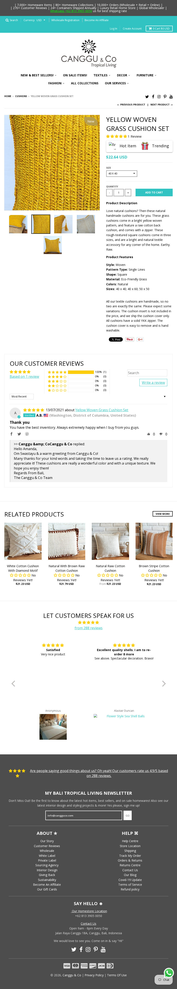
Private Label (47, 860)
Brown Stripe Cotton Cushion (154, 568)
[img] (34, 410)
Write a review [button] (153, 382)
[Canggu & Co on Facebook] (153, 96)
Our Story (47, 841)
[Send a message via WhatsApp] (169, 973)
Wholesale (47, 851)
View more (163, 513)
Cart (161, 28)
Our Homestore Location (89, 911)
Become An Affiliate (97, 20)
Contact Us (130, 870)
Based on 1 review (24, 376)
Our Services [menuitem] (115, 83)
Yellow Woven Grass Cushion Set (101, 410)
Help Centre (130, 841)
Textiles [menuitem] (100, 75)
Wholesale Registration (65, 20)
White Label (47, 856)
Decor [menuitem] (122, 75)
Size (108, 167)
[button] (117, 136)
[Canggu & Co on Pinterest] (165, 96)
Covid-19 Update (130, 880)
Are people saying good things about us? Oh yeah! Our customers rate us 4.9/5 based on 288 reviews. (99, 773)
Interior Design (47, 870)
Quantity (112, 186)
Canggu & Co (72, 975)
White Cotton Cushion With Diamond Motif (23, 568)
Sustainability (47, 880)
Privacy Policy (94, 975)
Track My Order (130, 856)
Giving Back (47, 875)
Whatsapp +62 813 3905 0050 (71, 11)
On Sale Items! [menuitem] (75, 75)
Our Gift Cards (47, 889)
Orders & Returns (130, 860)
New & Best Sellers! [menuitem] (37, 75)
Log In (113, 28)
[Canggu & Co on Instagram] (159, 96)
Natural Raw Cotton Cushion (110, 568)
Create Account (132, 28)
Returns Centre (130, 865)
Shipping (130, 851)
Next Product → (161, 104)
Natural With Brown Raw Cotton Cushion (67, 568)
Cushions (21, 96)
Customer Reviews (47, 846)
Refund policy (130, 889)
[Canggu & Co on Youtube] (171, 96)
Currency (29, 20)
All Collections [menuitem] (84, 83)
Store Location (130, 846)
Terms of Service (130, 884)
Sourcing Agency (46, 865)
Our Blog (130, 875)
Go (128, 815)
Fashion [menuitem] (55, 83)
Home (7, 96)
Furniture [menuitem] (145, 75)
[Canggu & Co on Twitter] (147, 96)
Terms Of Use (117, 975)
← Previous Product (131, 104)
